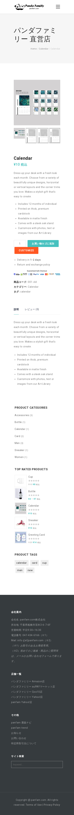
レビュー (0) (32, 309)
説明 (16, 309)
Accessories (22, 415)
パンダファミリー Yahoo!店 (27, 697)
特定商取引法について (23, 743)
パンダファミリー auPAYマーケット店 (33, 686)
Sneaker (20, 450)
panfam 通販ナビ (21, 722)
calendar (25, 291)
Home (34, 49)
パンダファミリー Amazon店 (28, 681)
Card (17, 436)
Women (19, 457)
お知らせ (16, 733)
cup (44, 562)
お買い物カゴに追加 (43, 243)
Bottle (18, 422)
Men (17, 443)
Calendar (43, 49)
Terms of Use (34, 804)
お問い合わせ (18, 738)
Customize (26, 250)
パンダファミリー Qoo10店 (27, 691)
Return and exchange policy (33, 264)
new (30, 570)
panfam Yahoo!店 (21, 702)
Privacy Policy (52, 804)
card (34, 562)
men (20, 570)
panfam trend (19, 727)
